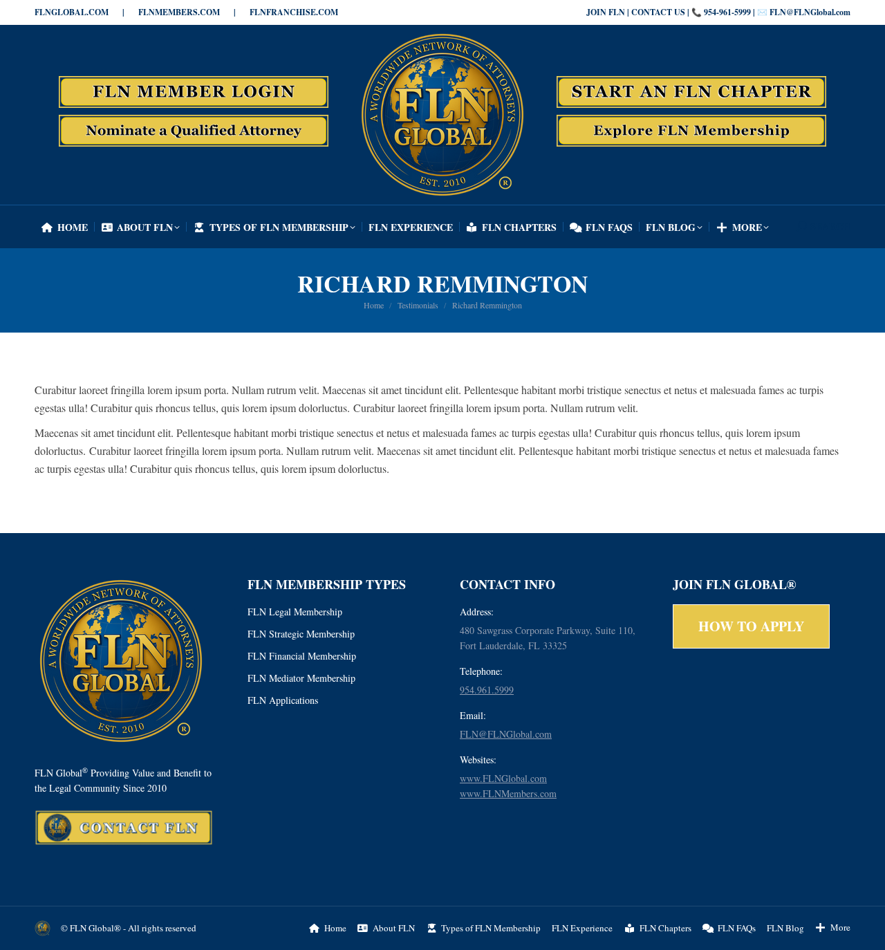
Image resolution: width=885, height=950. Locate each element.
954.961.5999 (487, 689)
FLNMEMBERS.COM (179, 12)
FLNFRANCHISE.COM (294, 12)
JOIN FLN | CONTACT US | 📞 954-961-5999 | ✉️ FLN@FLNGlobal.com (718, 12)
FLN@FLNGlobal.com (506, 734)
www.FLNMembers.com (508, 793)
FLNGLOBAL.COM (72, 12)
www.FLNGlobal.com (503, 778)
